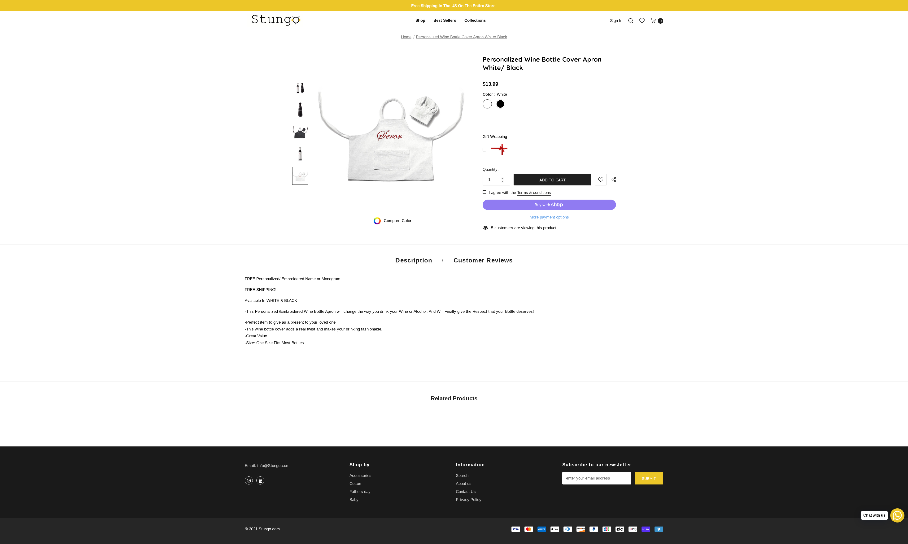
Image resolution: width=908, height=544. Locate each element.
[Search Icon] (630, 20)
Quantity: (491, 169)
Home (406, 37)
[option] (392, 132)
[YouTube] (260, 480)
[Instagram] (249, 480)
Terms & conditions (534, 192)
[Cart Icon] (653, 20)
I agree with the (502, 192)
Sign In (616, 20)
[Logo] (284, 20)
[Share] (615, 179)
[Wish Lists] (601, 179)
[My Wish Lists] (642, 20)
